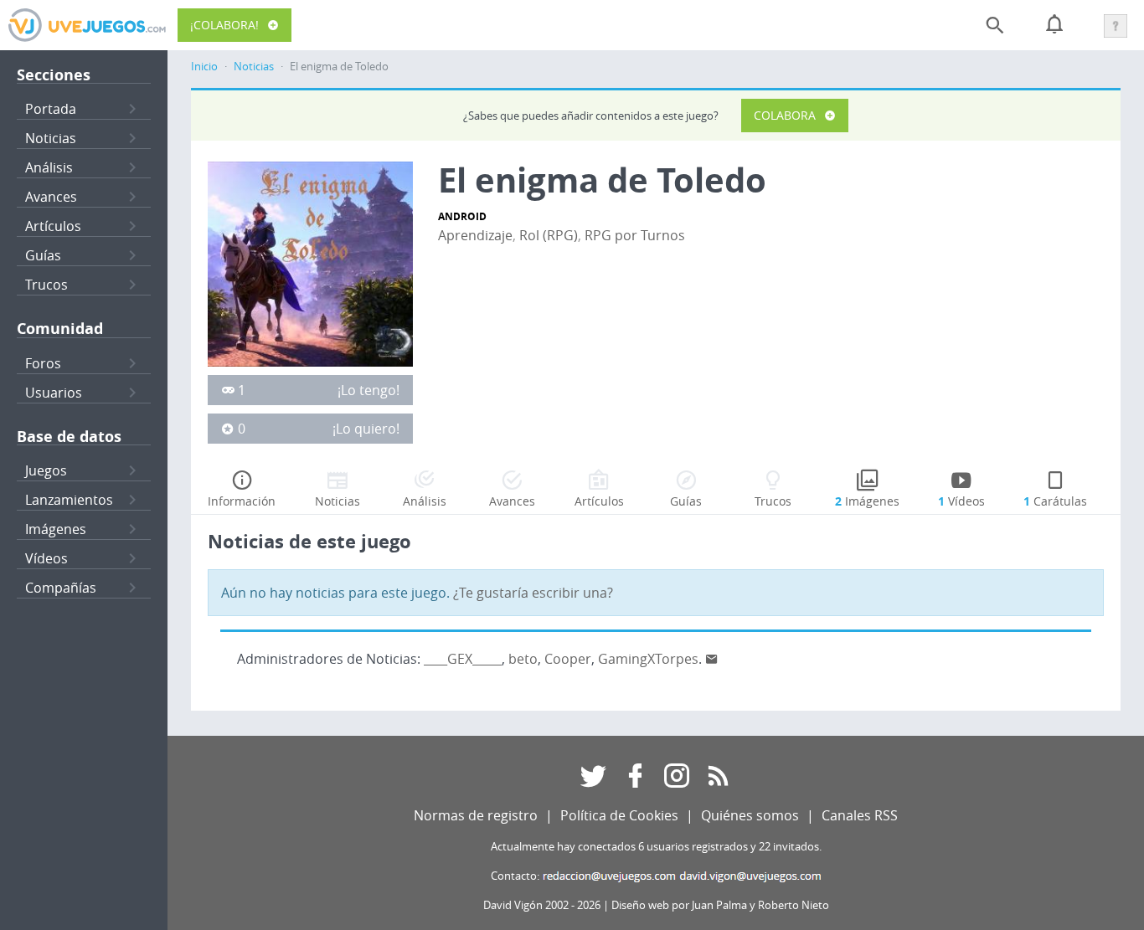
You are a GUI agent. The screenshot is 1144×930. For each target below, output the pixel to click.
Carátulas (1055, 501)
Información (242, 501)
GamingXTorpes (648, 659)
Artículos (53, 226)
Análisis (49, 167)
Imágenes (55, 529)
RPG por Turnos (635, 235)
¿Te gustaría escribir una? (533, 592)
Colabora (785, 115)
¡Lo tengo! (368, 390)
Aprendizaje (475, 235)
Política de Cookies (619, 815)
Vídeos (46, 558)
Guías (43, 255)
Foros (43, 363)
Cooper (567, 659)
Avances (51, 197)
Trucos (46, 284)
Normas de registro (476, 815)
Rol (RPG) (548, 235)
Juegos (46, 470)
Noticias (50, 138)
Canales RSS (860, 815)
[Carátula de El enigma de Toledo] (310, 263)
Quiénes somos (750, 815)
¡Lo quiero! (365, 428)
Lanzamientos (69, 500)
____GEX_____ (463, 659)
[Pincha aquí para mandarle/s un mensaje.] (712, 659)
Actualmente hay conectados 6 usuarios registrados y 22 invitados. (656, 847)
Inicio (204, 66)
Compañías (60, 587)
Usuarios (53, 392)
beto (523, 659)
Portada (50, 109)
